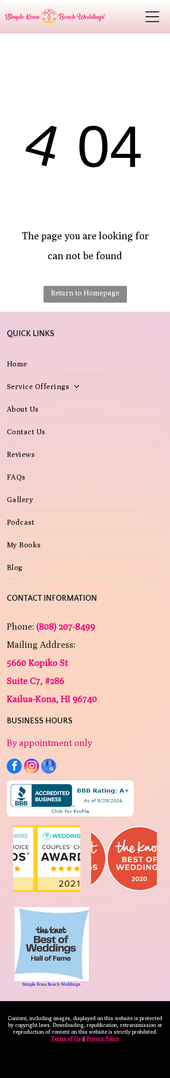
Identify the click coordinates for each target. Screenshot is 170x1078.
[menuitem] (85, 364)
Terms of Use (67, 1038)
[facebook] (14, 767)
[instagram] (31, 767)
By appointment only (49, 742)
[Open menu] (152, 17)
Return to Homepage (85, 293)
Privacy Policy (102, 1038)
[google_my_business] (48, 767)
